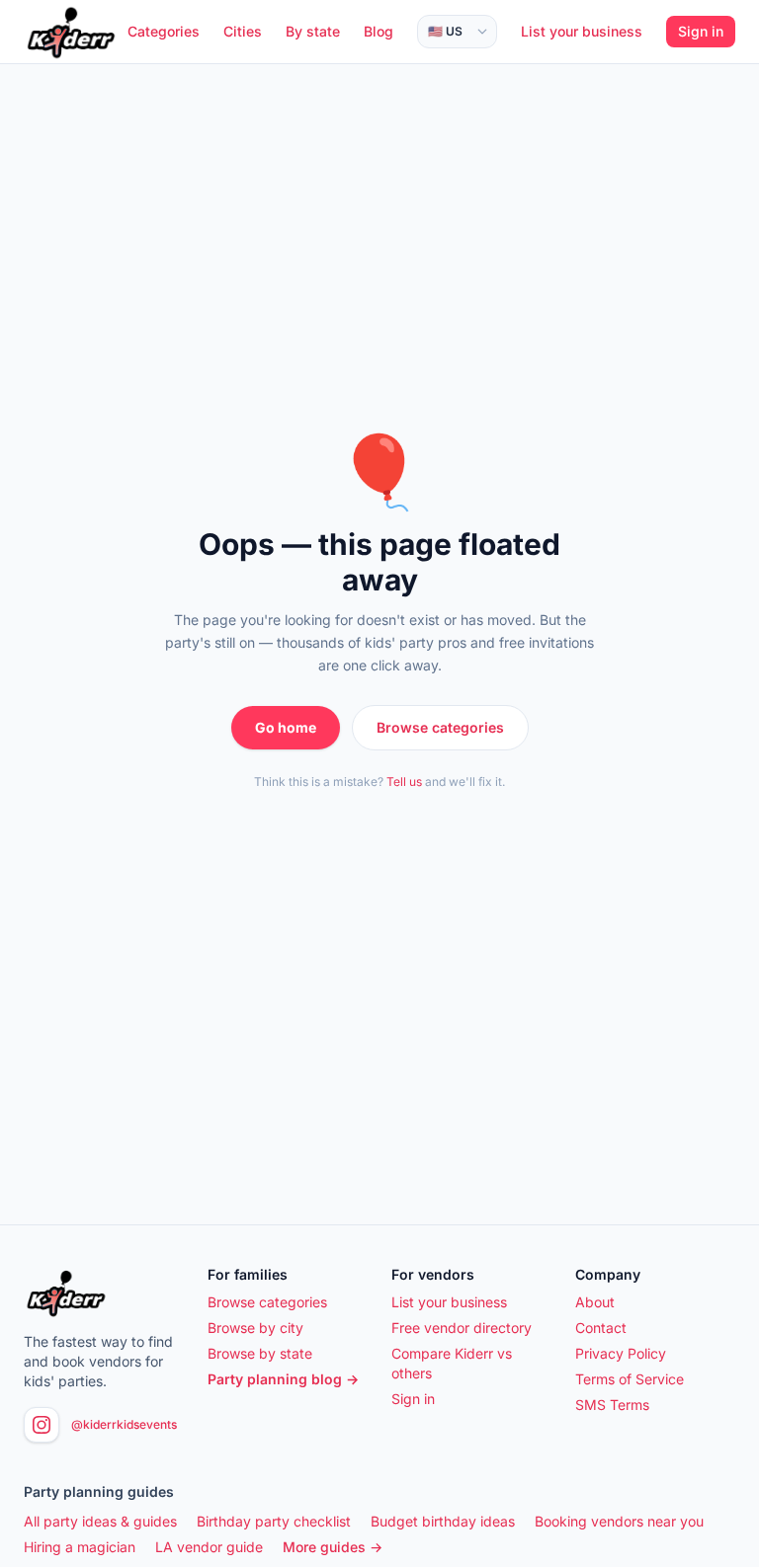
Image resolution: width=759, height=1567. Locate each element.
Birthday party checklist (274, 1521)
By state (313, 31)
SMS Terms (612, 1404)
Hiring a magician (79, 1546)
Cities (242, 31)
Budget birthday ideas (443, 1521)
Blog (378, 31)
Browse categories (440, 727)
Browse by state (260, 1353)
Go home (285, 727)
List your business (581, 31)
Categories (163, 31)
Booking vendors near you (619, 1521)
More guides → (332, 1546)
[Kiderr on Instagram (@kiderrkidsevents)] (41, 1425)
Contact (601, 1327)
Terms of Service (629, 1379)
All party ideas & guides (100, 1521)
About (595, 1301)
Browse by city (255, 1327)
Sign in (700, 31)
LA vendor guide (209, 1546)
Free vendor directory (461, 1327)
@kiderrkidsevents (124, 1424)
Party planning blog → (283, 1379)
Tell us (404, 781)
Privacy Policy (620, 1353)
